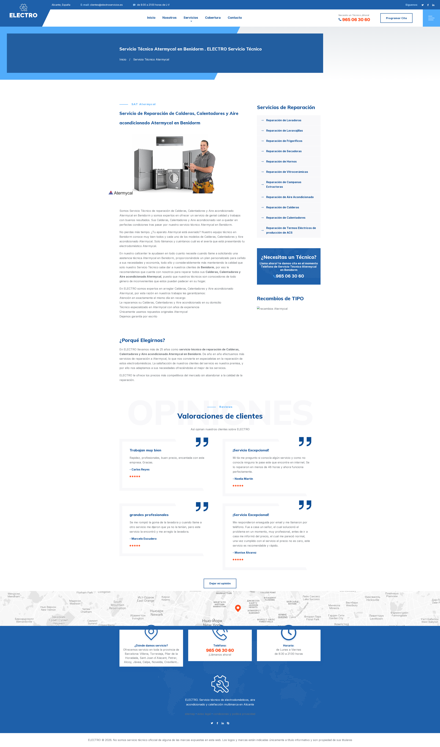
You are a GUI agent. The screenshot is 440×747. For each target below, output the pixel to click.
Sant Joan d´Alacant (153, 658)
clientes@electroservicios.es (106, 4)
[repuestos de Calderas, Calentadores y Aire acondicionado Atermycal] (289, 308)
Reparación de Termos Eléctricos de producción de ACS (291, 230)
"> (23, 15)
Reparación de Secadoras (284, 151)
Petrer (172, 658)
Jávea (137, 662)
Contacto (235, 17)
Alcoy (127, 662)
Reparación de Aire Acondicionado (290, 197)
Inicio (151, 17)
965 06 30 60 (356, 19)
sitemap (190, 714)
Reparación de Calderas (282, 207)
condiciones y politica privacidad (234, 714)
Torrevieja (156, 653)
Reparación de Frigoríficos (284, 141)
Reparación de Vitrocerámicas (287, 171)
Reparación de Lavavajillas (284, 130)
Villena (144, 653)
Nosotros (169, 17)
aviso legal (204, 714)
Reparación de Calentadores (285, 217)
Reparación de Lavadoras (283, 120)
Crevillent (170, 662)
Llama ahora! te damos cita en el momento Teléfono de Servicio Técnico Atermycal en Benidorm (289, 266)
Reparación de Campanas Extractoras (283, 184)
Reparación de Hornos (281, 161)
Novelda (157, 662)
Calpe (146, 662)
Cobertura (213, 17)
